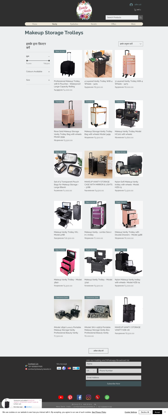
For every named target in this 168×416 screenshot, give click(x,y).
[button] (138, 10)
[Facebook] (79, 397)
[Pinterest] (70, 397)
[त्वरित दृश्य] (98, 64)
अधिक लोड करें (98, 351)
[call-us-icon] (97, 397)
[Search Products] (140, 17)
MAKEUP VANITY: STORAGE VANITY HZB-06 (26, 401)
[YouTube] (60, 397)
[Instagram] (88, 397)
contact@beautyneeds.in (39, 369)
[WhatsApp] (107, 397)
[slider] (27, 60)
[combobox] (130, 43)
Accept (157, 412)
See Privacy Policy (99, 412)
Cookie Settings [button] (131, 412)
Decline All (145, 412)
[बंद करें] (165, 412)
